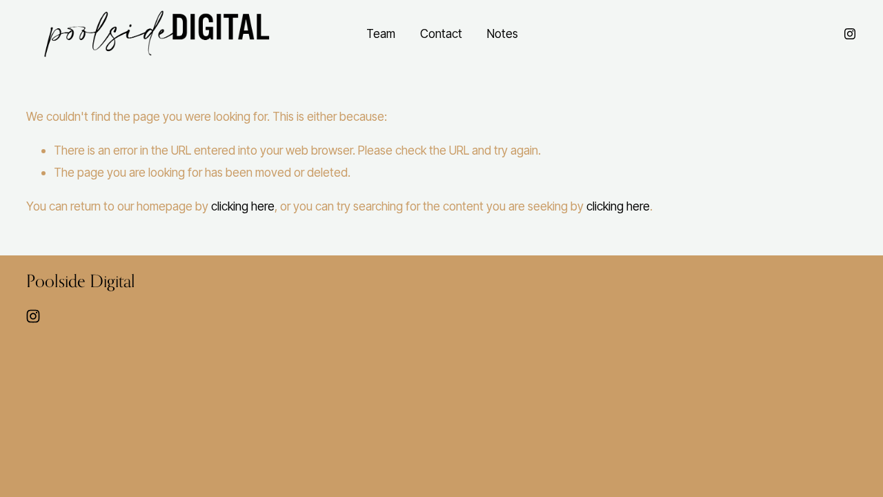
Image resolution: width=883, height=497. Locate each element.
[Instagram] (850, 34)
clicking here (243, 206)
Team (380, 33)
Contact (441, 33)
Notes (502, 33)
